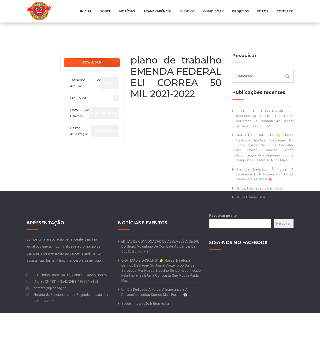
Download (92, 62)
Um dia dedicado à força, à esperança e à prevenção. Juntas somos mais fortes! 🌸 (265, 174)
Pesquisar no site (223, 215)
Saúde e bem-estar (250, 197)
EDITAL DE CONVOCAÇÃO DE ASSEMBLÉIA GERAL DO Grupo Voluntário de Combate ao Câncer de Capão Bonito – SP (265, 118)
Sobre (105, 11)
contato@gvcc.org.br (49, 288)
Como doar (213, 11)
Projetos (240, 11)
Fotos (262, 11)
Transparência (157, 11)
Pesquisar (283, 223)
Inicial (86, 11)
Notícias (127, 11)
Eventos (187, 11)
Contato (285, 11)
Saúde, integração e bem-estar (260, 188)
